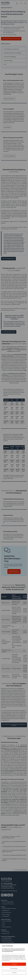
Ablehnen (15, 972)
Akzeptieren (14, 964)
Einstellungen (14, 968)
